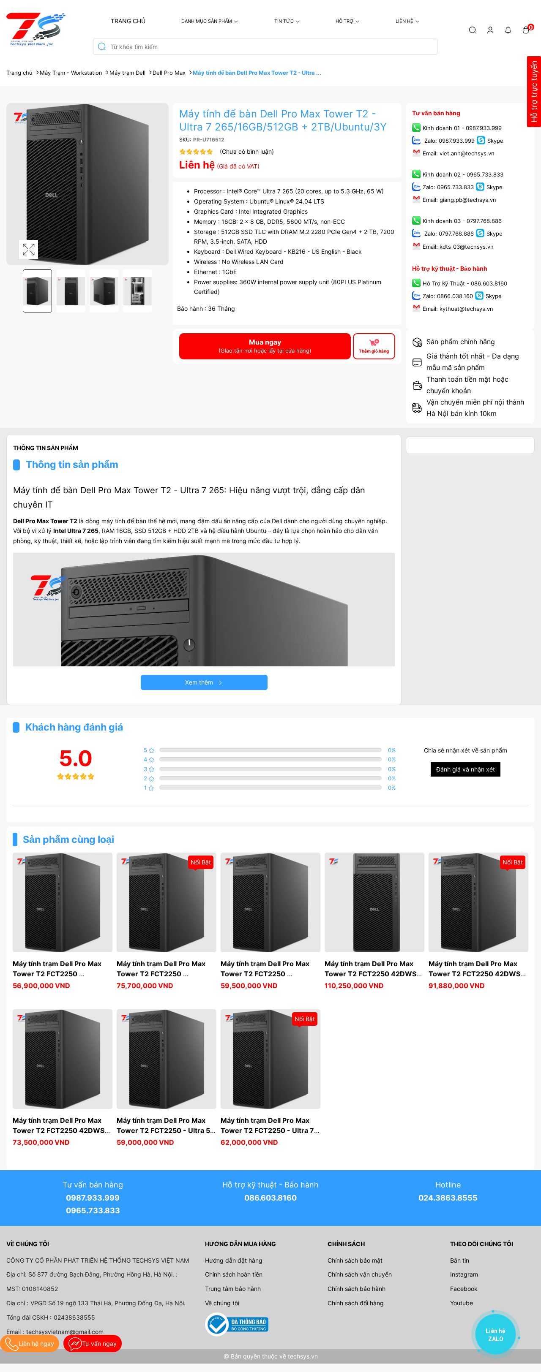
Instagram (464, 1274)
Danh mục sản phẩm (206, 21)
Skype (495, 140)
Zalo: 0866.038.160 (448, 296)
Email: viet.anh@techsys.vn (459, 153)
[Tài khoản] (490, 29)
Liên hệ (404, 21)
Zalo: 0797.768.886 (448, 234)
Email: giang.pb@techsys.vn (459, 200)
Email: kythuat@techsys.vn (458, 308)
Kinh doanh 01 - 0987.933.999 (462, 128)
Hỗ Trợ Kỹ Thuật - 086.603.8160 (465, 283)
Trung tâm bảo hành (233, 1288)
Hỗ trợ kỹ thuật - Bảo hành (449, 268)
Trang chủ (128, 20)
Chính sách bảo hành (356, 1288)
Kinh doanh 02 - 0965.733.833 (463, 174)
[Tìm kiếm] (472, 29)
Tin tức (284, 21)
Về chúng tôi (222, 1303)
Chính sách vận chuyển (360, 1274)
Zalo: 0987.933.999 (449, 140)
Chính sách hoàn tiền (233, 1274)
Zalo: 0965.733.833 (448, 187)
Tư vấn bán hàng (436, 113)
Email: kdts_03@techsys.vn (458, 246)
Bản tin (459, 1260)
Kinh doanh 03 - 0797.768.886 (462, 221)
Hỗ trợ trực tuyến (534, 92)
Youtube (461, 1303)
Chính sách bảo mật (355, 1260)
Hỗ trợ (344, 21)
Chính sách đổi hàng (356, 1303)
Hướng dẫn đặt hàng (233, 1260)
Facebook (464, 1288)
